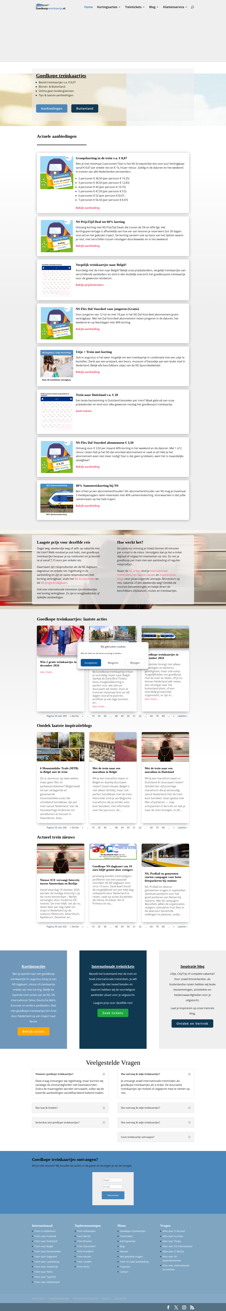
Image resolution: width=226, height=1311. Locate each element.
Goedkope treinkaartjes (133, 1231)
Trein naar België (43, 1246)
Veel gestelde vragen (131, 1256)
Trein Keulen (84, 1256)
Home (88, 7)
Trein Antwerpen (86, 1231)
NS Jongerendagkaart (54, 583)
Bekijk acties (34, 1031)
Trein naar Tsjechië (45, 1276)
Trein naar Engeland (45, 1256)
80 (163, 715)
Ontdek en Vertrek (192, 1023)
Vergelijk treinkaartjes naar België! (101, 264)
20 (99, 715)
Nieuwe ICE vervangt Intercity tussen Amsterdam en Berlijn (60, 881)
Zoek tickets (112, 1013)
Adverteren (38, 1298)
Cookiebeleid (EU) (59, 1298)
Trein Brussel (84, 1241)
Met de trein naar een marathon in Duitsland (159, 770)
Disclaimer (120, 1298)
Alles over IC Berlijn (173, 1251)
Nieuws (124, 1251)
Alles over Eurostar (172, 1236)
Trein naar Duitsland (45, 1241)
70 (157, 715)
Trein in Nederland (44, 1231)
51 (134, 715)
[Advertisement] (113, 39)
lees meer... (47, 672)
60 (151, 715)
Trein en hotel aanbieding (134, 1261)
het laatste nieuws (144, 575)
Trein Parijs (83, 1266)
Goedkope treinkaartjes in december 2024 (161, 656)
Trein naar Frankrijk (45, 1236)
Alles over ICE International (177, 1246)
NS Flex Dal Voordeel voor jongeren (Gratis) (107, 309)
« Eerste (74, 715)
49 (122, 715)
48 (116, 715)
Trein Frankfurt (85, 1251)
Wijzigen (135, 662)
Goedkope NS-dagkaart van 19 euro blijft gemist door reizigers (112, 868)
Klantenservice (173, 7)
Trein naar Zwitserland (47, 1282)
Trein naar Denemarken (47, 1251)
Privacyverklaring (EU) (85, 1298)
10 (93, 715)
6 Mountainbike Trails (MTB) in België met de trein (59, 770)
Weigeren (113, 662)
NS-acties (134, 571)
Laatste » (182, 715)
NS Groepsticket (85, 579)
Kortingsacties (107, 7)
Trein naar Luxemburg (46, 1261)
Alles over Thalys (171, 1241)
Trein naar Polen (43, 1271)
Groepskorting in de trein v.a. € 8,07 (101, 158)
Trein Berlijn (84, 1236)
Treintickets (133, 7)
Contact (124, 1271)
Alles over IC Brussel (173, 1231)
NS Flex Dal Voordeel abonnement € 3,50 (105, 442)
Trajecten (125, 1266)
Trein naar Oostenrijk (46, 1266)
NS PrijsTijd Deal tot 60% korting (100, 222)
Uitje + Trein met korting (94, 352)
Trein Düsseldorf (86, 1246)
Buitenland (84, 108)
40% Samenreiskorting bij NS (97, 485)
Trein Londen (84, 1261)
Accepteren (91, 662)
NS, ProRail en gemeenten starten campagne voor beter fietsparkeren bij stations (163, 877)
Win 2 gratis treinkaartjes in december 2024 (58, 663)
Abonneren (113, 1195)
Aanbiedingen (51, 108)
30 (105, 715)
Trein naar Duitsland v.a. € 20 (97, 395)
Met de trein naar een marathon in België (106, 770)
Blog (152, 7)
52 (140, 715)
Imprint (106, 1298)
